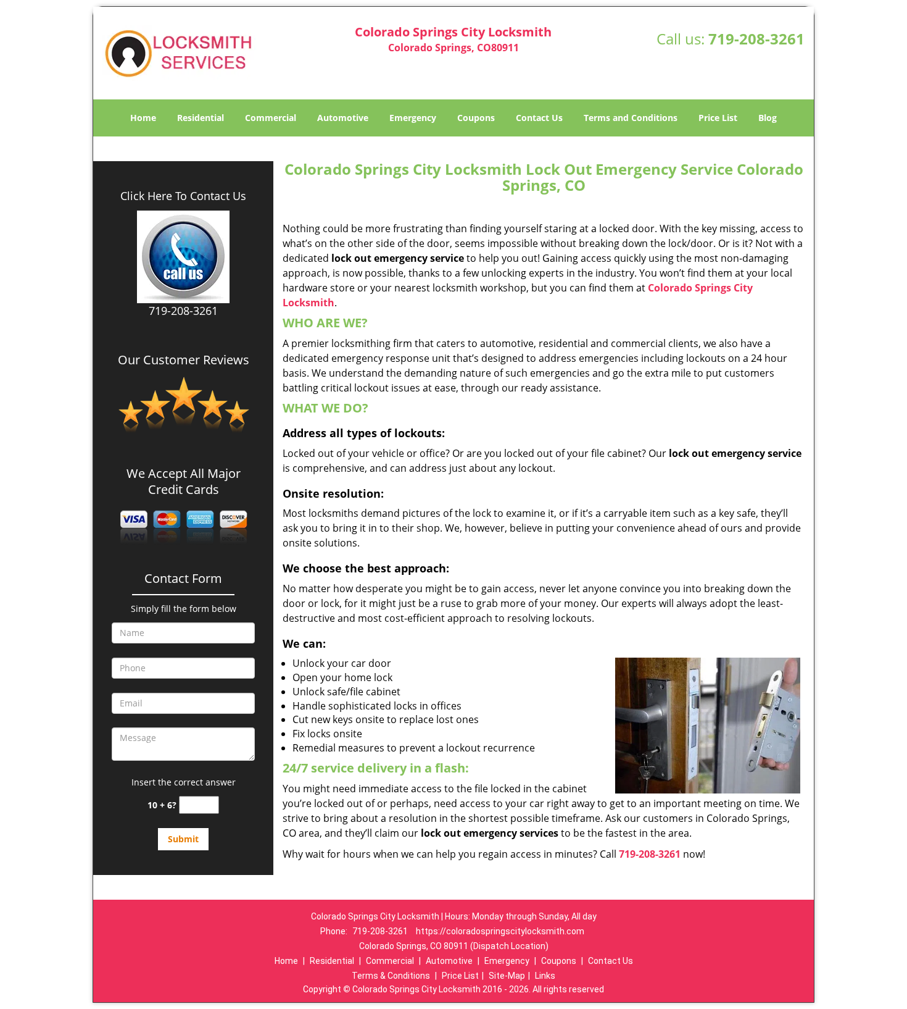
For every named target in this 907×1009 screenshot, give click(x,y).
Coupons (476, 118)
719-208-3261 (756, 38)
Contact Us (539, 118)
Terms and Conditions (630, 118)
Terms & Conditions (391, 976)
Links (545, 976)
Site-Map (507, 976)
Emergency (412, 118)
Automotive (342, 118)
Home (143, 118)
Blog (767, 118)
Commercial (270, 118)
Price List (717, 118)
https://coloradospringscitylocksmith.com (500, 931)
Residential (200, 118)
